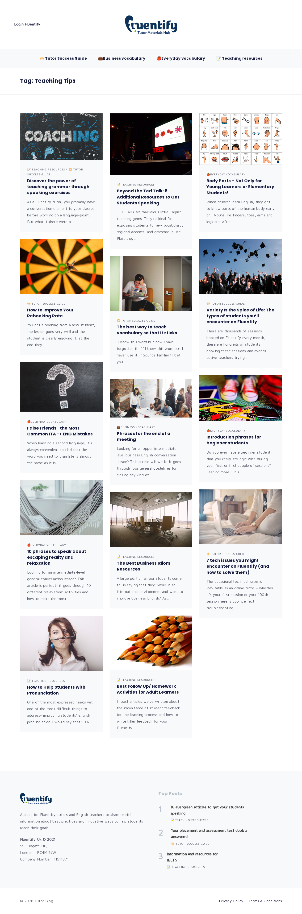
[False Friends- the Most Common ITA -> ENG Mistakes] (61, 387)
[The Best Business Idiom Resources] (151, 519)
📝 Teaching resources (239, 58)
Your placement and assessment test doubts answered (209, 833)
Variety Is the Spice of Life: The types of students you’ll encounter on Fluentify (240, 316)
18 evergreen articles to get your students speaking (207, 810)
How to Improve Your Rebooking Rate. (50, 313)
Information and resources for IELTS (192, 857)
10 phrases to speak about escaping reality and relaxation (56, 557)
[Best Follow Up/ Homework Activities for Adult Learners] (151, 643)
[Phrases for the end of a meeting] (151, 398)
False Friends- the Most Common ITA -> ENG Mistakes (60, 431)
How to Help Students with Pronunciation (56, 690)
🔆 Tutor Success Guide (63, 58)
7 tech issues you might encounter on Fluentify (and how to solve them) (237, 566)
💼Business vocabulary (121, 58)
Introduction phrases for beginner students (233, 440)
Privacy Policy (231, 901)
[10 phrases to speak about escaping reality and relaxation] (61, 507)
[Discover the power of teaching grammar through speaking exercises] (61, 136)
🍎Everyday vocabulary (181, 58)
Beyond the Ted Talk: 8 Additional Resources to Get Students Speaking (148, 197)
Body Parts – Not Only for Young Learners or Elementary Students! (240, 186)
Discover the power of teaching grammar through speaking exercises (58, 186)
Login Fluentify (27, 24)
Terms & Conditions (265, 901)
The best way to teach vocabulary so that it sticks (147, 330)
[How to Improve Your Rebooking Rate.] (61, 266)
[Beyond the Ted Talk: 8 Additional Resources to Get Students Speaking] (151, 144)
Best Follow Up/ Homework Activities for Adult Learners (148, 689)
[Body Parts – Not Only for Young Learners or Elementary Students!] (240, 139)
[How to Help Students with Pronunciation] (61, 643)
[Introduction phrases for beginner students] (240, 398)
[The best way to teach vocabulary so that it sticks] (151, 283)
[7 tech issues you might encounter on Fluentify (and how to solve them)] (240, 517)
